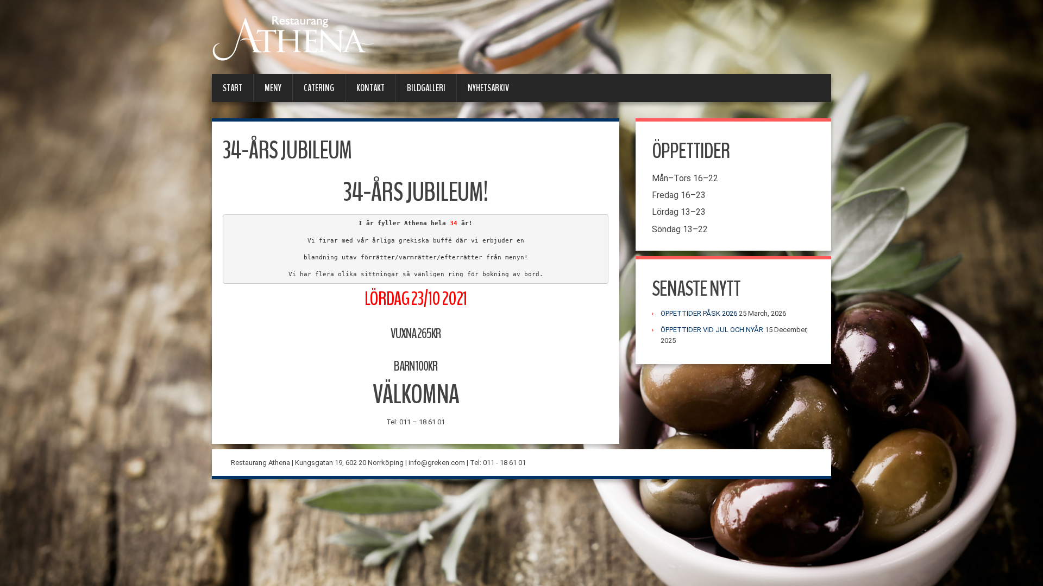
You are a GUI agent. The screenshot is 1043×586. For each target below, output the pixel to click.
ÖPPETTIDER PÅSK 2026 (699, 313)
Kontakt (370, 87)
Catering (319, 87)
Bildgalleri (426, 87)
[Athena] (293, 38)
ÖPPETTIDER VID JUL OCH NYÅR (712, 330)
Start (232, 87)
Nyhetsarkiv (488, 87)
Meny (273, 87)
